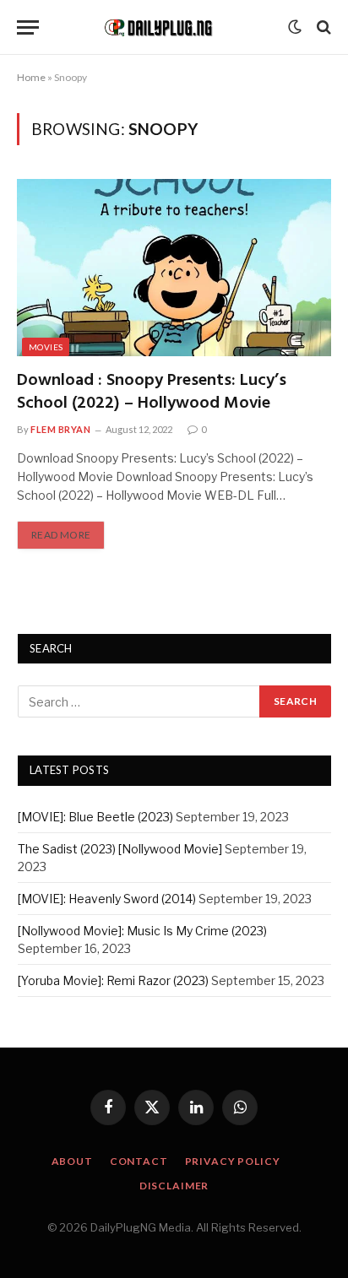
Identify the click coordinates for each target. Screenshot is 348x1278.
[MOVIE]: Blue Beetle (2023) (95, 817)
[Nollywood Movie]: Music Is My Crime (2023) (142, 930)
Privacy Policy (232, 1161)
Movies (46, 347)
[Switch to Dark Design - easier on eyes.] (295, 27)
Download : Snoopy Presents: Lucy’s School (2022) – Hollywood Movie (151, 392)
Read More (60, 534)
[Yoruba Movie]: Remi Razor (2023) (113, 980)
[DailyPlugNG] (167, 26)
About (72, 1161)
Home (31, 77)
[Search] (322, 27)
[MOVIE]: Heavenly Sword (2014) (107, 898)
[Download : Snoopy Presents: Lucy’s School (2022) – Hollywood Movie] (174, 267)
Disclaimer (174, 1185)
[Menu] (28, 27)
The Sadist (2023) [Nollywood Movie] (120, 849)
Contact (139, 1161)
